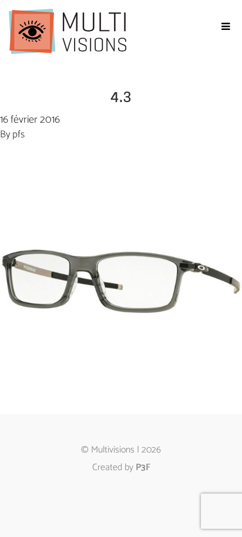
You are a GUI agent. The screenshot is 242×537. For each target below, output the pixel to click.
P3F (143, 467)
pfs (18, 134)
